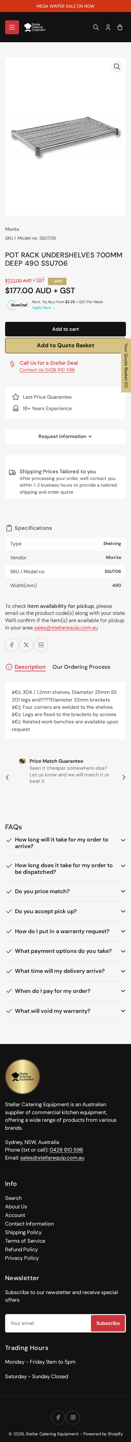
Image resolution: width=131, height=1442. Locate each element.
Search (13, 1198)
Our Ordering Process (81, 667)
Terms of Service (25, 1241)
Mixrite (12, 229)
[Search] (96, 27)
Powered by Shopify (103, 1434)
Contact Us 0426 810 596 (47, 370)
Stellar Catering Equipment (52, 1434)
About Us (16, 1206)
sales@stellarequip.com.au (66, 627)
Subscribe (108, 1323)
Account (15, 1215)
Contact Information (29, 1223)
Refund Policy (21, 1249)
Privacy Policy (22, 1258)
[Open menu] (12, 27)
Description (30, 666)
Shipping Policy (23, 1232)
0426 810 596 (66, 1149)
